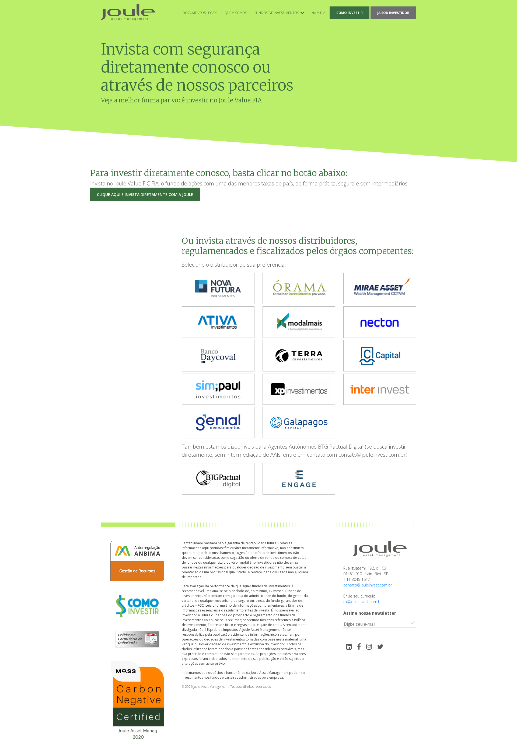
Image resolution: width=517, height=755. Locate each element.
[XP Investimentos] (299, 389)
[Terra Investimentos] (299, 356)
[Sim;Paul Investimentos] (218, 389)
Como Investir (349, 12)
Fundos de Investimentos (276, 12)
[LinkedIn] (349, 646)
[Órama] (299, 289)
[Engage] (299, 479)
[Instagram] (369, 646)
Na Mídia (318, 12)
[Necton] (379, 322)
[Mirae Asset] (379, 289)
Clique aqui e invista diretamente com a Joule (145, 194)
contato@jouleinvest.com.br (367, 585)
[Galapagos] (299, 423)
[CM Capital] (379, 356)
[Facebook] (359, 646)
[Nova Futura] (218, 289)
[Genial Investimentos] (218, 423)
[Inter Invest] (379, 389)
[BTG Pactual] (218, 479)
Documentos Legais (200, 12)
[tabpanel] (218, 290)
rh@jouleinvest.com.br (362, 601)
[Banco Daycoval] (218, 356)
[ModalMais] (299, 322)
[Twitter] (380, 646)
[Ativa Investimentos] (218, 322)
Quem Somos (236, 12)
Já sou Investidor (393, 12)
